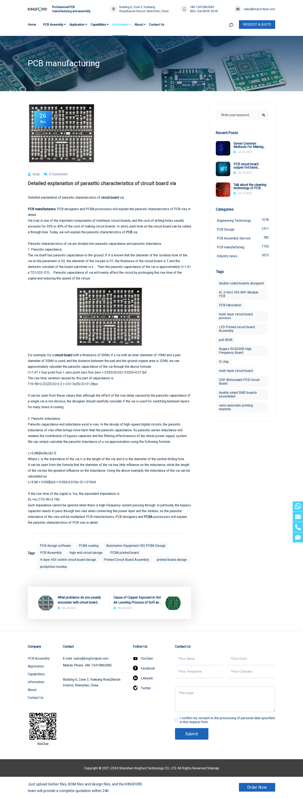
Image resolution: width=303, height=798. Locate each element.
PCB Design (243, 229)
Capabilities (98, 24)
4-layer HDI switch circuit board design (68, 560)
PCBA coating (89, 546)
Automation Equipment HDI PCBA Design (136, 546)
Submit (191, 733)
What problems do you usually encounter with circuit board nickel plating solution (79, 600)
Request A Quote (257, 24)
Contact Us (156, 24)
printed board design (172, 560)
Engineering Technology (243, 220)
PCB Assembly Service (243, 238)
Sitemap (213, 768)
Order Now (257, 787)
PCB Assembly (53, 24)
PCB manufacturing (243, 246)
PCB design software (55, 546)
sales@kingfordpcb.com (259, 9)
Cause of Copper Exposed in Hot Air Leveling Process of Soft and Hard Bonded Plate (137, 600)
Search (223, 42)
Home (32, 24)
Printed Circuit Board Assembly (126, 560)
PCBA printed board (124, 553)
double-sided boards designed (241, 283)
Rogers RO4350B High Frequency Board (235, 351)
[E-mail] (298, 517)
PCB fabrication (230, 305)
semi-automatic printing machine (236, 407)
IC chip (224, 362)
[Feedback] (298, 537)
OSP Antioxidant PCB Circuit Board (239, 381)
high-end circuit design (86, 553)
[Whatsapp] (298, 506)
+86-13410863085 (202, 7)
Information (120, 24)
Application (77, 24)
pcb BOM (225, 340)
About (139, 24)
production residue (53, 567)
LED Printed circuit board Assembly (237, 329)
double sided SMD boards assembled (238, 394)
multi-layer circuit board (236, 371)
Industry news (243, 255)
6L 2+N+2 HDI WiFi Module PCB (238, 294)
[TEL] (298, 527)
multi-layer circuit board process (236, 316)
